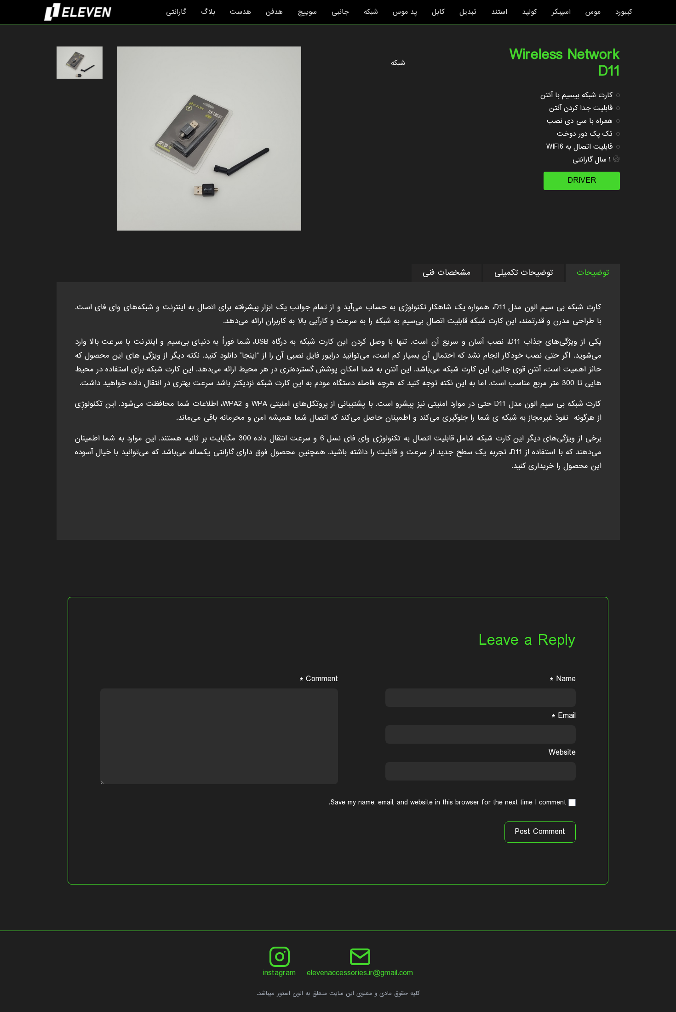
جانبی (340, 11)
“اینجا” (249, 355)
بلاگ (208, 11)
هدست (240, 11)
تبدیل (467, 11)
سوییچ (307, 11)
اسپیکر (561, 11)
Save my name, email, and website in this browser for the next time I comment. (447, 802)
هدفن (274, 11)
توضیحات (593, 272)
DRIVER (581, 180)
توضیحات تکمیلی (523, 272)
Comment (318, 679)
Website (562, 752)
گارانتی (176, 11)
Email (563, 716)
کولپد (529, 11)
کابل (438, 11)
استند (499, 11)
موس (593, 11)
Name (563, 679)
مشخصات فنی (446, 272)
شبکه (371, 11)
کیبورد (623, 11)
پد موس (405, 11)
